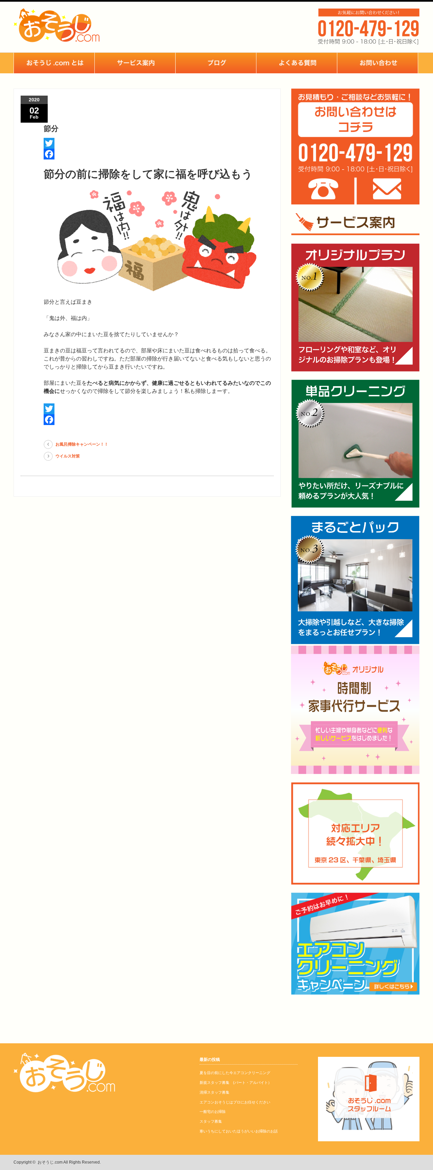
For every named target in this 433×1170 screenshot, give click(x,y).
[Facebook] (159, 154)
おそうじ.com (50, 1162)
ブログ (216, 63)
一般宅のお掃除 (213, 1112)
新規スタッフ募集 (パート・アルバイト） (236, 1082)
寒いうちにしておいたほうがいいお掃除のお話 (239, 1131)
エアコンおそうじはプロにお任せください (235, 1102)
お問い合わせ (377, 63)
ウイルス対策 (67, 456)
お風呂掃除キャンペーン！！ (81, 444)
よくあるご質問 (296, 63)
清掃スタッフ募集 (214, 1092)
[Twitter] (159, 143)
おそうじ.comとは (54, 63)
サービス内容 (135, 63)
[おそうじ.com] (56, 38)
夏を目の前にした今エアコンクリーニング (235, 1073)
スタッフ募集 (211, 1121)
